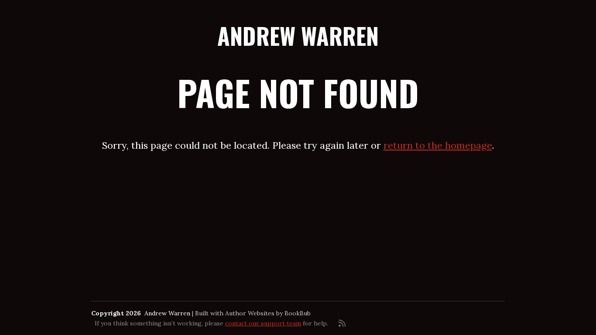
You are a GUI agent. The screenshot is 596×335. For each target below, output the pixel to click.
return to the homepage (438, 145)
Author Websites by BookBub (268, 313)
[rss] (342, 323)
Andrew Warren (298, 35)
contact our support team (263, 323)
